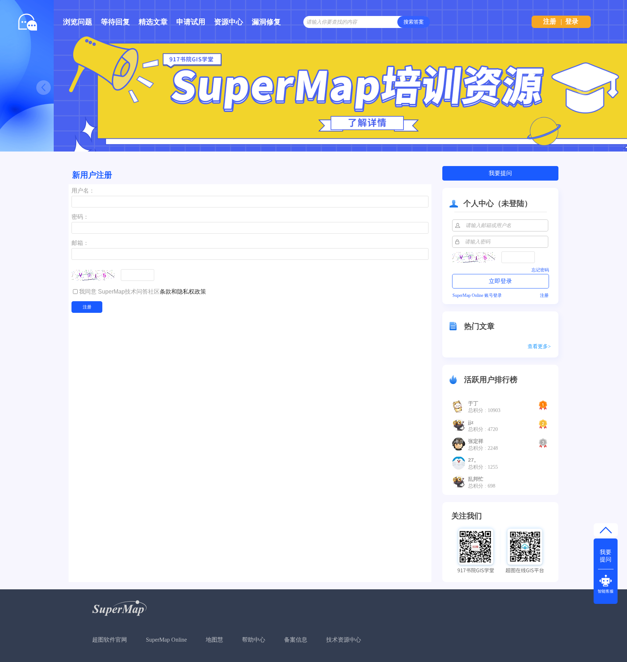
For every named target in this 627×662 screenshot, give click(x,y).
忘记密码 (540, 270)
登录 (571, 21)
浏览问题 (77, 22)
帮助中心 (253, 640)
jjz (471, 422)
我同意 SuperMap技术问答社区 (142, 291)
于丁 (473, 403)
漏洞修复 (266, 22)
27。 (473, 460)
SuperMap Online (166, 640)
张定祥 (475, 441)
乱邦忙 (475, 479)
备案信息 (295, 640)
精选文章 (153, 22)
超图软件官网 (109, 640)
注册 (549, 21)
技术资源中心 (343, 640)
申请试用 (190, 22)
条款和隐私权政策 (183, 291)
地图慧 (214, 640)
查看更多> (539, 346)
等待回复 (115, 22)
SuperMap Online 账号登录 (477, 295)
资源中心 (228, 22)
